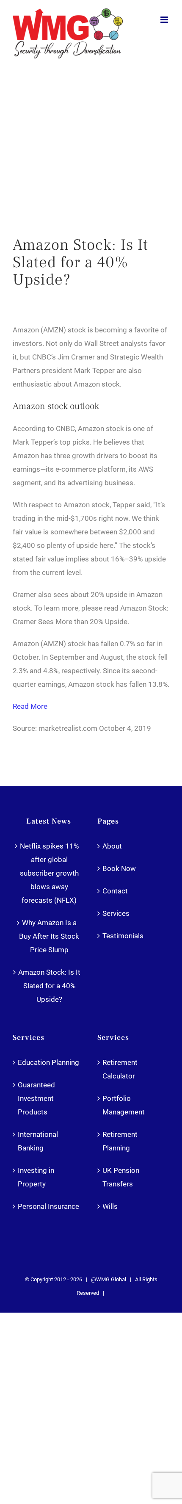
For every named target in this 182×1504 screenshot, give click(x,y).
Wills (110, 1206)
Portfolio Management (123, 1105)
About (112, 846)
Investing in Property (36, 1177)
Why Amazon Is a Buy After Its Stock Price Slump (49, 936)
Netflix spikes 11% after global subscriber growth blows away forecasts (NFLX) (49, 873)
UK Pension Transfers (120, 1177)
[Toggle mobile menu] (164, 19)
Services (116, 913)
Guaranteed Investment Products (36, 1098)
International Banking (38, 1141)
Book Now (119, 868)
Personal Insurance (48, 1206)
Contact (115, 891)
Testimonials (122, 936)
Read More (30, 706)
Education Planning (48, 1062)
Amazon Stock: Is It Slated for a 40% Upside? (49, 986)
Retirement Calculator (120, 1069)
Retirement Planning (120, 1141)
